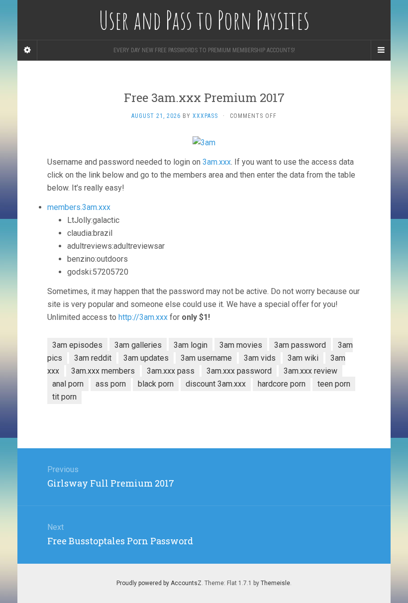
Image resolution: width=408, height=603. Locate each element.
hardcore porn (282, 384)
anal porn (68, 384)
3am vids (260, 358)
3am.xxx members (103, 371)
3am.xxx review (310, 371)
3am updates (146, 358)
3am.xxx (217, 162)
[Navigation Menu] (381, 50)
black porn (156, 384)
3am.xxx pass (171, 371)
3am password (300, 345)
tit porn (64, 397)
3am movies (240, 345)
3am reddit (92, 358)
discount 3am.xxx (216, 384)
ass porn (111, 384)
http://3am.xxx (143, 317)
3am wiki (303, 358)
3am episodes (77, 345)
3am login (190, 345)
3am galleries (138, 345)
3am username (206, 358)
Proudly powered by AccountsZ (159, 583)
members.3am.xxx (78, 207)
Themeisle (275, 583)
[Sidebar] (27, 50)
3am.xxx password (239, 371)
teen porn (333, 384)
